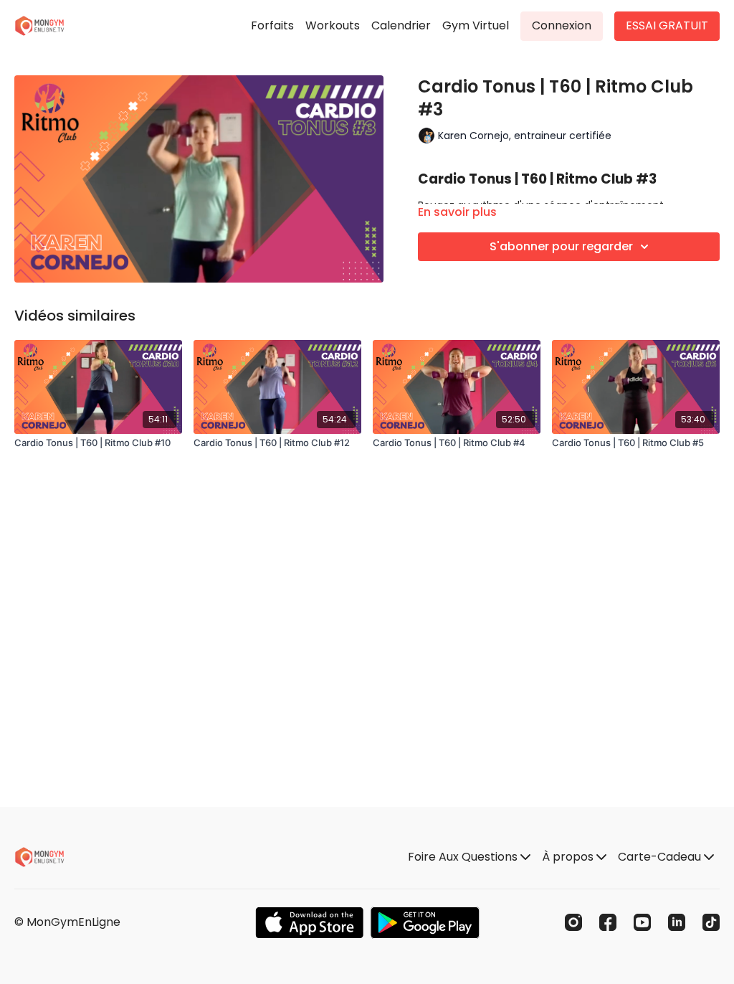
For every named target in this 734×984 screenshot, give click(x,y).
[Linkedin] (676, 922)
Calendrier (401, 25)
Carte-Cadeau (661, 856)
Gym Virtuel (475, 25)
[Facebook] (607, 922)
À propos (569, 856)
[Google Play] (425, 923)
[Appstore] (309, 923)
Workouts (332, 25)
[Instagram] (573, 922)
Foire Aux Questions (464, 856)
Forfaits (272, 25)
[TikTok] (711, 922)
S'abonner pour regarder (561, 246)
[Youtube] (642, 922)
